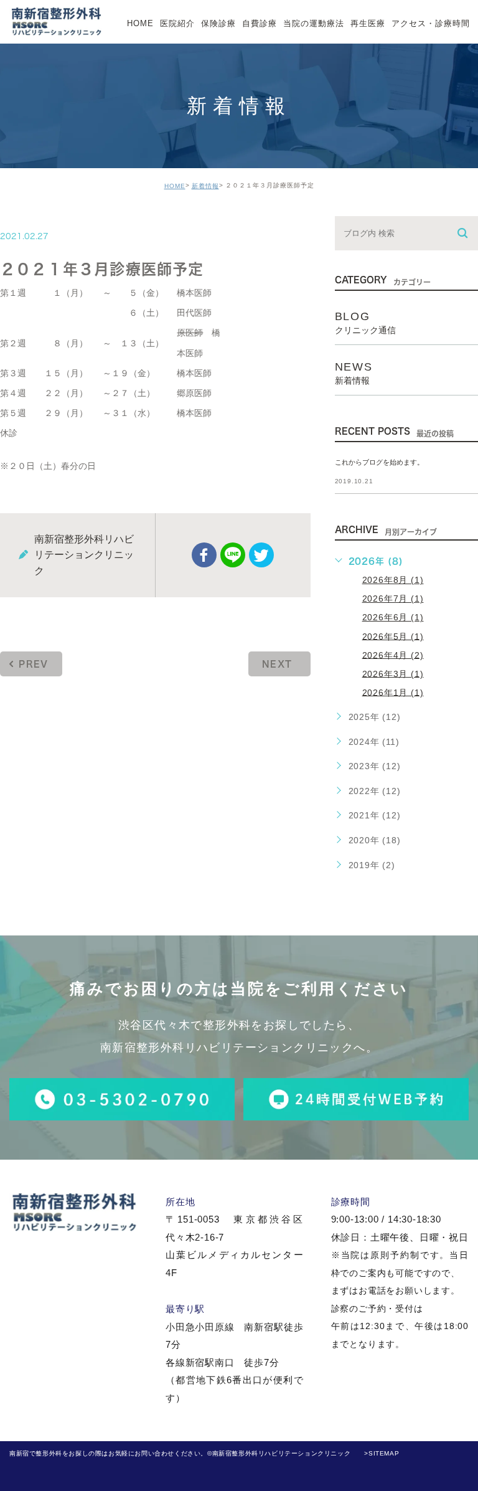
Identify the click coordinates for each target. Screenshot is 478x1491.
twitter (261, 554)
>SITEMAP (381, 1453)
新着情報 (205, 185)
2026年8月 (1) (393, 580)
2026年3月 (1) (393, 673)
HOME (174, 185)
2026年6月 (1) (393, 617)
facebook (204, 554)
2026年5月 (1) (393, 636)
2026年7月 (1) (393, 599)
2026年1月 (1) (393, 692)
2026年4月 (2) (393, 655)
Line (232, 554)
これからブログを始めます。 (379, 462)
